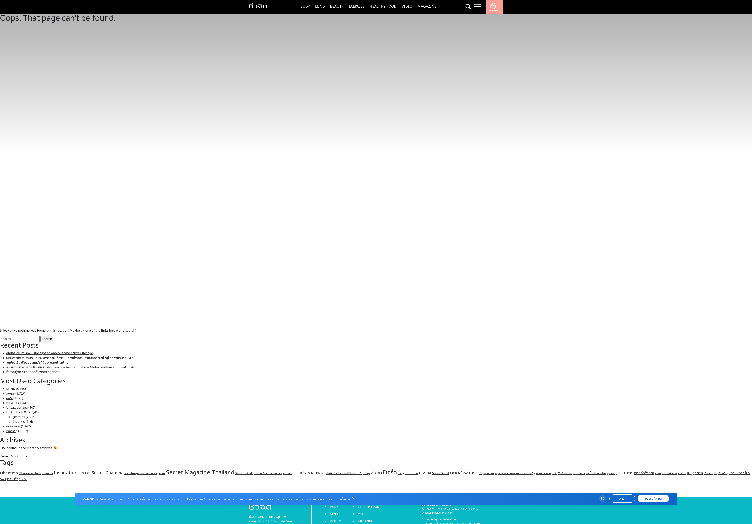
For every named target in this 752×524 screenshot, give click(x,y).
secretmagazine (134, 473)
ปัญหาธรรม (486, 473)
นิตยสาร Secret (440, 473)
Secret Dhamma (108, 473)
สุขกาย (10, 393)
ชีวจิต (376, 472)
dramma (47, 473)
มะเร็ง (554, 473)
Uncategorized (17, 407)
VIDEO (407, 6)
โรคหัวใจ (23, 479)
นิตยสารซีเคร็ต (464, 472)
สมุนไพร (601, 473)
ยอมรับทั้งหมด (653, 499)
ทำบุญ (401, 473)
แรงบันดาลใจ (738, 473)
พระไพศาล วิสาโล (543, 473)
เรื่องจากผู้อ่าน (710, 473)
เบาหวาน (682, 473)
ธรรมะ (425, 472)
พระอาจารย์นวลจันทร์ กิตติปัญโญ (519, 473)
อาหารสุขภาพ (669, 473)
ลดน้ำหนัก (591, 473)
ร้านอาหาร (19, 421)
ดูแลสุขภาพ (13, 426)
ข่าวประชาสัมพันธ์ (310, 472)
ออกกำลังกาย (644, 473)
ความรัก (357, 473)
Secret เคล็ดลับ (244, 473)
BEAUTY (337, 6)
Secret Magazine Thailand (200, 472)
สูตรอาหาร (19, 417)
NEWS (10, 403)
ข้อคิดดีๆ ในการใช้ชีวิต (339, 473)
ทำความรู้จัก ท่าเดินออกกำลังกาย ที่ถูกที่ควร (33, 372)
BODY (305, 6)
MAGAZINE (427, 6)
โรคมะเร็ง (12, 479)
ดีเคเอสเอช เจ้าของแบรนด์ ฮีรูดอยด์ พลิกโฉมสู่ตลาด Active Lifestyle (49, 353)
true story (288, 473)
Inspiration (66, 472)
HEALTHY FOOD (383, 6)
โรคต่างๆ (11, 431)
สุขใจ (9, 398)
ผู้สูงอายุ (499, 473)
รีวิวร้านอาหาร (565, 473)
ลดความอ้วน (579, 473)
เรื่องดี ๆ (723, 473)
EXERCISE (356, 6)
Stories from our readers (268, 473)
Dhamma (9, 473)
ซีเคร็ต (390, 473)
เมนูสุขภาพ (695, 473)
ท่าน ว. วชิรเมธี (411, 473)
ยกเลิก (622, 499)
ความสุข (366, 473)
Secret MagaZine (155, 473)
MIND (320, 6)
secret (84, 473)
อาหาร (658, 473)
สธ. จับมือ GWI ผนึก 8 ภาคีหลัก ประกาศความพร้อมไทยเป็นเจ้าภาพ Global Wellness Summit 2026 (70, 367)
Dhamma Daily (30, 473)
